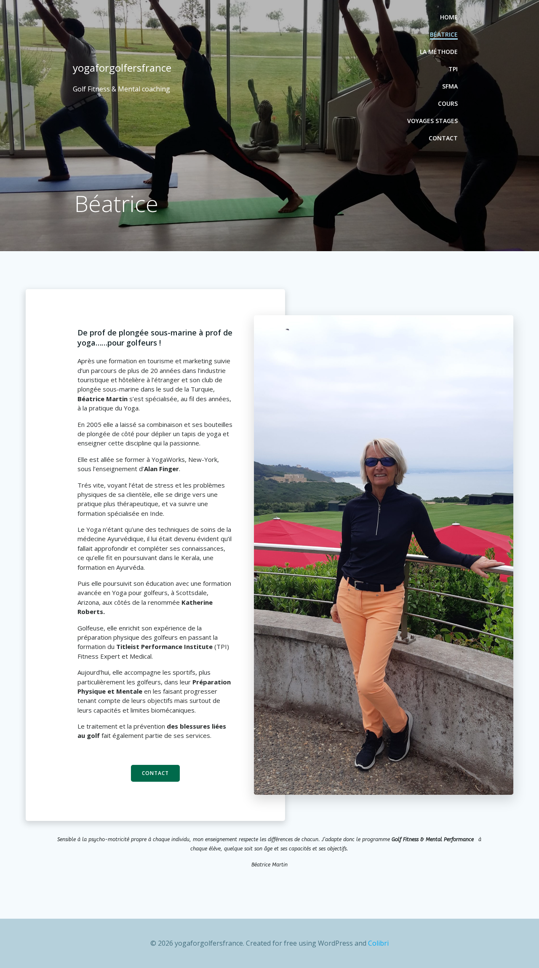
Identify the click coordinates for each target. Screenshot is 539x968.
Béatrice (444, 34)
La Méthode (439, 52)
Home (449, 17)
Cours (448, 103)
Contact (443, 138)
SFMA (450, 86)
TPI (453, 69)
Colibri (378, 943)
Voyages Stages (432, 121)
